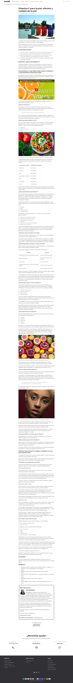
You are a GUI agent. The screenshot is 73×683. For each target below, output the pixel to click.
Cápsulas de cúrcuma (8, 664)
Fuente (22, 569)
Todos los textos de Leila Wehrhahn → (28, 613)
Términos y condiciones (52, 669)
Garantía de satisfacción (52, 664)
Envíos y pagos (50, 662)
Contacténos (50, 660)
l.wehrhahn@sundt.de (38, 617)
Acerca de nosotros (29, 660)
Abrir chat (59, 643)
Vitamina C (6, 667)
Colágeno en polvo (7, 660)
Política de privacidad (51, 667)
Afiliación (27, 662)
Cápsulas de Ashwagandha (9, 662)
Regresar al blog (37, 622)
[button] (64, 1)
